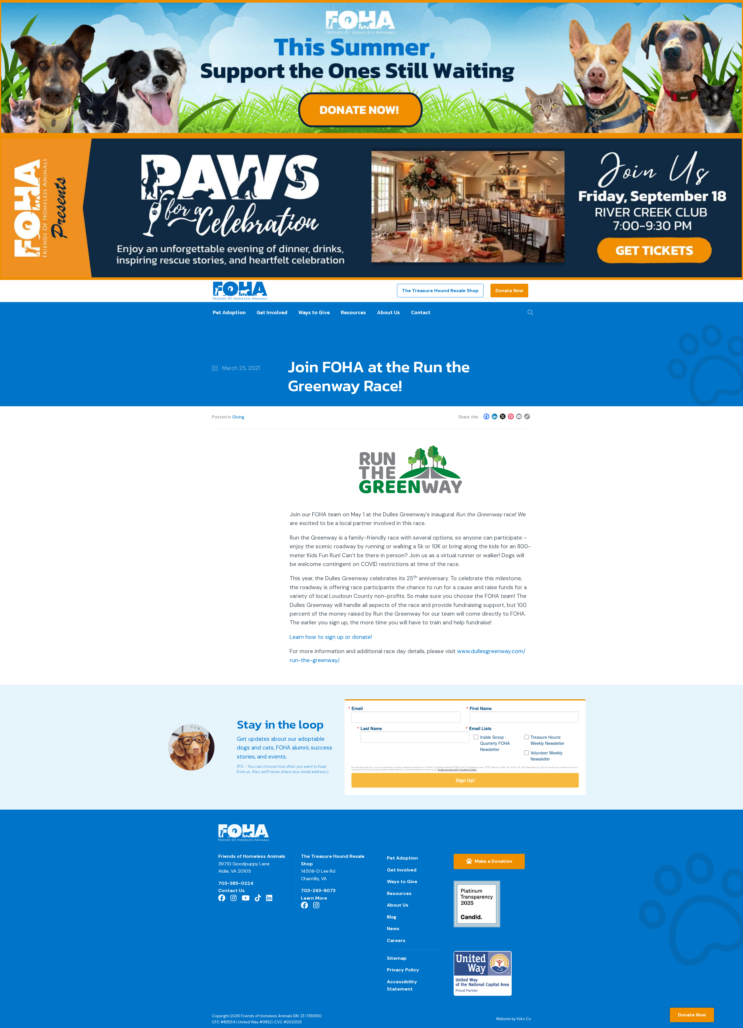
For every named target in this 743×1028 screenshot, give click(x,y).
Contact (420, 312)
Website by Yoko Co (513, 1018)
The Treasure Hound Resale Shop (440, 290)
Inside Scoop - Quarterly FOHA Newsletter (495, 743)
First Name (481, 708)
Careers (396, 940)
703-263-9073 (318, 890)
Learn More (314, 898)
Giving (238, 417)
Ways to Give (314, 312)
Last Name (371, 728)
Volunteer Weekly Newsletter (546, 756)
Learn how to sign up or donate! (331, 637)
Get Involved (272, 312)
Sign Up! (465, 780)
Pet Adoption (229, 312)
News (393, 928)
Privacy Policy (403, 970)
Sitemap (397, 958)
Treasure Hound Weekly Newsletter (548, 740)
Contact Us (231, 890)
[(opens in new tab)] (477, 904)
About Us (388, 312)
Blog (391, 917)
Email (357, 708)
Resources (353, 312)
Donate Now (509, 290)
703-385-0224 (235, 883)
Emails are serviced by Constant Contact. (457, 769)
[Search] (529, 311)
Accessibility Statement (402, 985)
